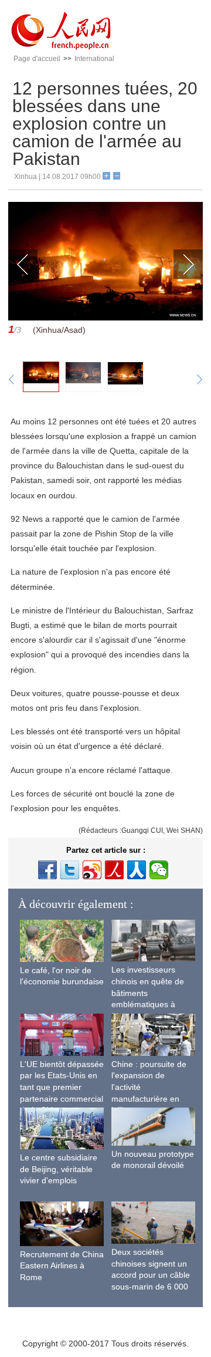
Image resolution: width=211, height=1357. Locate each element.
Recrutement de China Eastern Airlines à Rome (62, 1266)
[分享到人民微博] (114, 869)
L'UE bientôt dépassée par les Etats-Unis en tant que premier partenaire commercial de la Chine (62, 1087)
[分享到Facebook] (47, 869)
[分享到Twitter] (69, 869)
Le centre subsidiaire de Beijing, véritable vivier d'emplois (58, 1169)
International (94, 59)
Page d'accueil (36, 59)
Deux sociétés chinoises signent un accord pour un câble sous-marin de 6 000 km (150, 1274)
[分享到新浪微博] (92, 869)
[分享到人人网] (136, 869)
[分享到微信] (158, 869)
